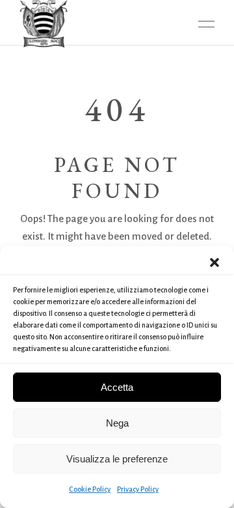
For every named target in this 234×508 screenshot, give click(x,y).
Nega (117, 423)
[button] (214, 262)
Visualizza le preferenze (117, 458)
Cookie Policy (89, 489)
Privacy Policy (138, 489)
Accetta (117, 387)
